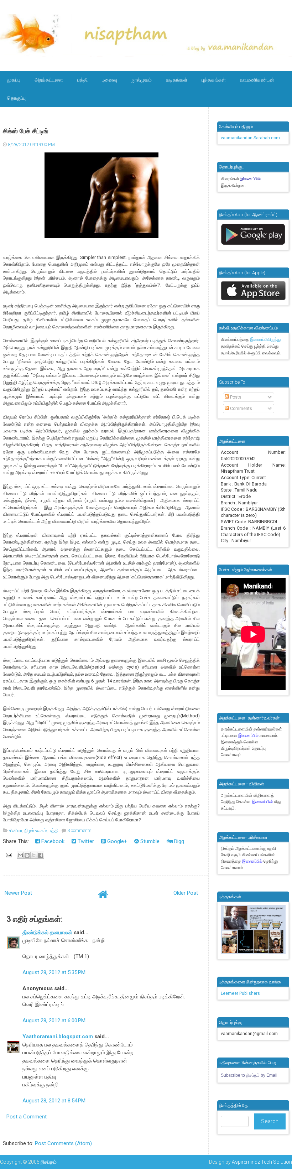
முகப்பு (13, 80)
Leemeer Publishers (240, 993)
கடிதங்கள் (176, 80)
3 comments (79, 830)
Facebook (52, 841)
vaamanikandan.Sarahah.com (250, 137)
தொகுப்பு (16, 98)
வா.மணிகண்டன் (257, 80)
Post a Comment (26, 1116)
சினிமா (15, 830)
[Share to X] (33, 855)
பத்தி (82, 80)
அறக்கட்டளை (49, 80)
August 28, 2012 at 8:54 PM (53, 1100)
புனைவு (109, 80)
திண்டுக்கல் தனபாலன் (47, 932)
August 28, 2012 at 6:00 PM (53, 1020)
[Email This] (20, 855)
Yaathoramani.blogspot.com (57, 1036)
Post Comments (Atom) (63, 1143)
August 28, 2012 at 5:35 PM (53, 972)
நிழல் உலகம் (36, 830)
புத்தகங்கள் (214, 80)
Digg (178, 841)
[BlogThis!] (27, 855)
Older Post (185, 893)
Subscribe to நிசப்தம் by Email (249, 1075)
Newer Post (18, 893)
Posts (235, 397)
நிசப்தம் (49, 1162)
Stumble (149, 841)
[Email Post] (8, 855)
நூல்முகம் (141, 80)
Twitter (85, 841)
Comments (240, 408)
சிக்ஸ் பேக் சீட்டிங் (25, 131)
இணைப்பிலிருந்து (265, 339)
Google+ (116, 841)
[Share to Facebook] (40, 855)
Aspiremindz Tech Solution (262, 1162)
